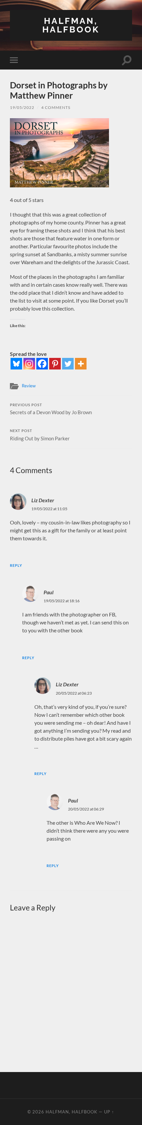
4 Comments (55, 107)
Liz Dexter (42, 500)
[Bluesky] (16, 363)
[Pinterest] (55, 363)
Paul (48, 592)
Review (29, 385)
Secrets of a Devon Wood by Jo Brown (51, 409)
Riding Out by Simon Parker (40, 435)
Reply (16, 565)
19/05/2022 (22, 107)
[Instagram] (29, 363)
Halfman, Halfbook (70, 25)
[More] (81, 363)
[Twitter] (68, 363)
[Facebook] (42, 363)
